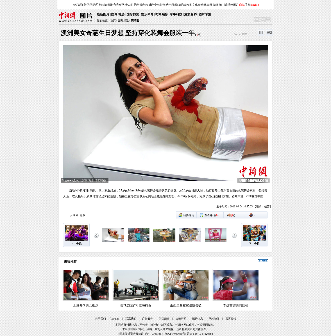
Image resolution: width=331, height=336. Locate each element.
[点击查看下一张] (219, 127)
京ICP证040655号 (175, 333)
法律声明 (180, 318)
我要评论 (188, 215)
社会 (121, 14)
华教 (145, 4)
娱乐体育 (147, 14)
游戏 (183, 4)
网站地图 (214, 318)
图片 (236, 4)
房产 (168, 4)
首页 (75, 4)
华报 (139, 4)
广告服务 (147, 318)
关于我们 (100, 318)
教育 (212, 4)
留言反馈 (230, 318)
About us (115, 318)
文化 (195, 4)
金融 (157, 4)
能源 (174, 4)
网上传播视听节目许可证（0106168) (140, 333)
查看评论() (211, 215)
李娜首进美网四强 (235, 305)
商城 (242, 4)
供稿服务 (164, 318)
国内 (114, 14)
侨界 (133, 4)
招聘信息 (197, 318)
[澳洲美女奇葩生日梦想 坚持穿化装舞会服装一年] (113, 242)
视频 (230, 4)
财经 (151, 4)
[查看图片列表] (261, 35)
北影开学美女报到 (85, 305)
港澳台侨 (190, 14)
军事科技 (176, 14)
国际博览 (133, 14)
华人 (127, 4)
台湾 (116, 4)
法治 (104, 4)
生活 (224, 4)
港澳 (110, 4)
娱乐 (201, 4)
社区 (86, 4)
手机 (247, 4)
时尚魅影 (161, 14)
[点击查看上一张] (112, 127)
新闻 (81, 4)
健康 (218, 4)
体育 (206, 4)
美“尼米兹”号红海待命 (135, 305)
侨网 (122, 4)
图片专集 (205, 14)
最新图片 (103, 14)
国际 (92, 4)
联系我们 (130, 318)
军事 (98, 4)
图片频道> (124, 20)
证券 (163, 4)
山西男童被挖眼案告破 (186, 305)
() (233, 215)
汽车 (189, 4)
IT (179, 4)
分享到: (74, 215)
